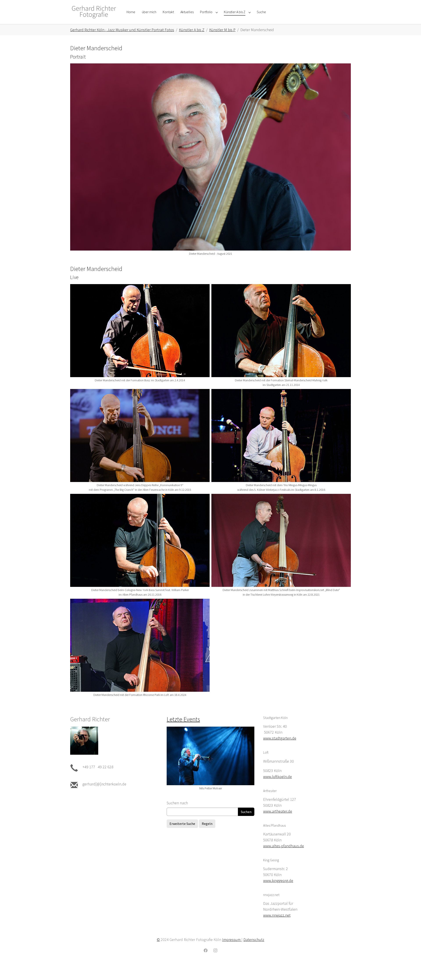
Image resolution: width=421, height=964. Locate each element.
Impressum (231, 939)
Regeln (207, 823)
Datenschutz (253, 939)
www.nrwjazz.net (277, 915)
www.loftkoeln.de (277, 776)
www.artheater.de (277, 811)
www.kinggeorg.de (278, 880)
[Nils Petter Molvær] (210, 756)
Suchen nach (177, 802)
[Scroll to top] (411, 954)
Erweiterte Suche (182, 823)
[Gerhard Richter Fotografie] (94, 12)
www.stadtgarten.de (279, 738)
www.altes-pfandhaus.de (283, 845)
